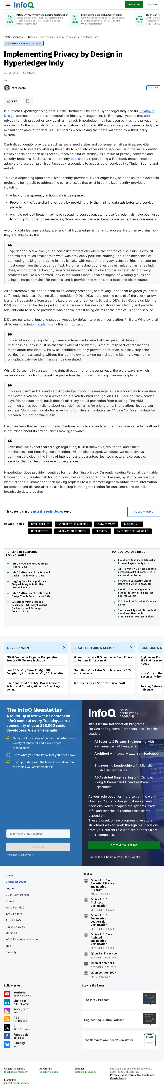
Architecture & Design (73, 524)
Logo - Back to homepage (24, 4)
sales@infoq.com (48, 1071)
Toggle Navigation (7, 4)
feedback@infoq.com (16, 1071)
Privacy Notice (118, 1074)
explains (44, 324)
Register (134, 4)
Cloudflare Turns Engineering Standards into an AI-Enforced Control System (136, 592)
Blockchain (131, 524)
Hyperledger (39, 531)
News (31, 36)
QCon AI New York (102, 963)
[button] (38, 847)
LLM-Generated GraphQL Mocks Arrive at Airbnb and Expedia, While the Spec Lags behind (33, 686)
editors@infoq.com (85, 1071)
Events (10, 901)
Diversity (11, 952)
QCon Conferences (18, 894)
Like (14, 101)
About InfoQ (13, 920)
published (78, 159)
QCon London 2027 (103, 972)
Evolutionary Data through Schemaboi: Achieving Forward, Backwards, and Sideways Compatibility (29, 607)
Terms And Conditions (141, 1074)
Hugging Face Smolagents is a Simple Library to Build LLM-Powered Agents (29, 584)
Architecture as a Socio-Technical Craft (99, 683)
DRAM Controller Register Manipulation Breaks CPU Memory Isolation (32, 659)
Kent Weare (19, 87)
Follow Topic (143, 511)
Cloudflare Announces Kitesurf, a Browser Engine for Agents (136, 562)
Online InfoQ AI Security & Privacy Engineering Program (103, 885)
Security (102, 531)
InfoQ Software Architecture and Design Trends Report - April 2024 (31, 595)
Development (40, 524)
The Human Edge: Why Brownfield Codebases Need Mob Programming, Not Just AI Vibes (137, 613)
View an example (42, 730)
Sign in (152, 4)
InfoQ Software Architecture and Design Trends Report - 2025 (31, 574)
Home (9, 875)
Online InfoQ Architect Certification (99, 902)
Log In (10, 888)
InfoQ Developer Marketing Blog (22, 942)
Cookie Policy (118, 1078)
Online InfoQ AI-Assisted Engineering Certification (101, 939)
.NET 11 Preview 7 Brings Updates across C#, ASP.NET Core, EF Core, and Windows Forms (137, 572)
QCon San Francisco (104, 953)
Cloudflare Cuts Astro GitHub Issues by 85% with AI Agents (134, 582)
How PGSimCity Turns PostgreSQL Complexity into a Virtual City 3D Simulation (35, 672)
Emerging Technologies (24, 43)
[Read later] (28, 101)
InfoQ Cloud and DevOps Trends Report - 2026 (30, 565)
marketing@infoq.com (16, 1082)
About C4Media (15, 926)
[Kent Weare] (7, 88)
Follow (153, 87)
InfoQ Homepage (13, 36)
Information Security (72, 531)
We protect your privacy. (20, 854)
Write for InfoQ (15, 907)
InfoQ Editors (14, 913)
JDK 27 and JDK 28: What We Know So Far (137, 603)
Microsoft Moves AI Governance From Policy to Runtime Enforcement (103, 659)
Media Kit (11, 933)
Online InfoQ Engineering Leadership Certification (99, 920)
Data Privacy (106, 524)
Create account (16, 881)
